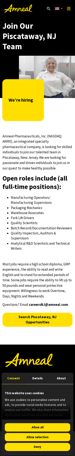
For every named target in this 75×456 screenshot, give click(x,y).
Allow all (38, 427)
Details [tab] (37, 378)
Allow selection (37, 437)
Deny (37, 447)
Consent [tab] (13, 378)
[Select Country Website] (58, 8)
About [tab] (61, 378)
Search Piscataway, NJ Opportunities (37, 319)
